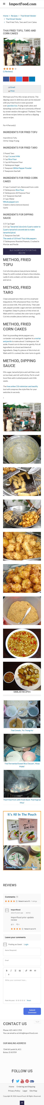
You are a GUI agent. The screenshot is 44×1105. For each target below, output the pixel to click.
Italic (11, 970)
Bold (6, 970)
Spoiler (8, 974)
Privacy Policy (14, 1091)
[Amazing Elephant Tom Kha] (22, 840)
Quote (19, 970)
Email (12, 87)
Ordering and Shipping (25, 1086)
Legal (25, 1091)
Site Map (33, 1091)
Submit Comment (32, 1011)
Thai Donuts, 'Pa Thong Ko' (22, 730)
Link (26, 970)
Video (35, 970)
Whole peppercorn (11, 202)
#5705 (28, 913)
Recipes (14, 16)
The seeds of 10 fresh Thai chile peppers (20, 238)
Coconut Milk (14, 156)
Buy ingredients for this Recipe (22, 251)
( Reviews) (8, 71)
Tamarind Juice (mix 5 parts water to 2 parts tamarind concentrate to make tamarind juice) (21, 229)
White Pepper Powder (22, 168)
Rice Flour (12, 159)
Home (5, 16)
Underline (15, 970)
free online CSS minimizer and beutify (22, 386)
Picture (30, 970)
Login (26, 944)
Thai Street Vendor (28, 16)
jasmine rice (12, 105)
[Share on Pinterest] (25, 80)
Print (12, 91)
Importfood (15, 910)
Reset (29, 1000)
